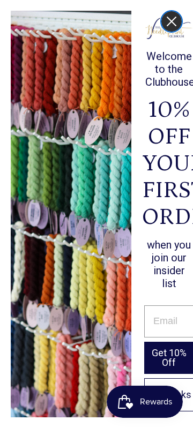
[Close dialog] (171, 21)
